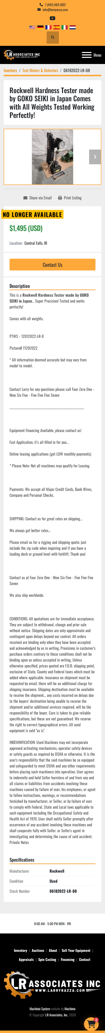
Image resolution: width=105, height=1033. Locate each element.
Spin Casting (47, 959)
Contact (84, 959)
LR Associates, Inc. (56, 1014)
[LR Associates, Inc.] (52, 984)
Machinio (69, 1008)
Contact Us (52, 264)
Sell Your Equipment (76, 950)
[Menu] (87, 55)
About (53, 950)
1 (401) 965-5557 (55, 4)
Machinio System (40, 1008)
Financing (67, 959)
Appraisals (26, 959)
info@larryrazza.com (55, 9)
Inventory (20, 950)
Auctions (38, 950)
